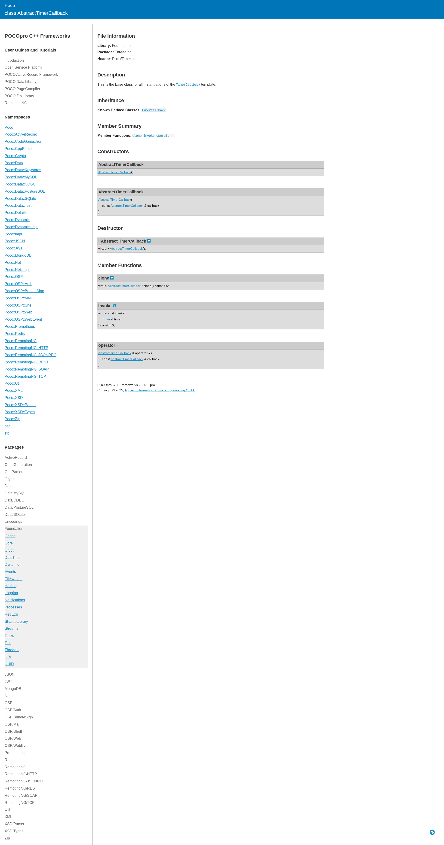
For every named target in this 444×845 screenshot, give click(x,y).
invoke (148, 135)
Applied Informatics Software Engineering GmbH (160, 390)
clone (137, 135)
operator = (165, 135)
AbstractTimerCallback (114, 172)
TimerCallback (188, 84)
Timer (106, 319)
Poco (10, 5)
